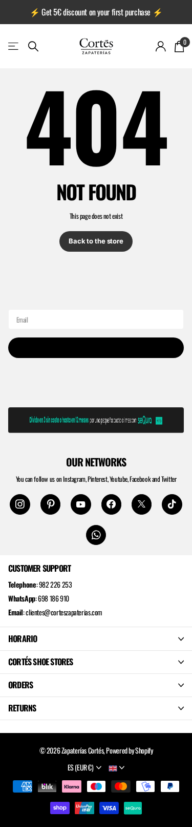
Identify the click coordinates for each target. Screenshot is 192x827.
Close (96, 638)
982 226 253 (55, 584)
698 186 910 (53, 598)
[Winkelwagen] (179, 46)
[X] (142, 504)
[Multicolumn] (96, 418)
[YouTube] (81, 504)
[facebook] (111, 504)
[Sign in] (161, 46)
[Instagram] (20, 504)
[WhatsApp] (96, 535)
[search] (33, 46)
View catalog (14, 46)
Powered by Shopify (129, 750)
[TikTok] (172, 504)
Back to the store (96, 241)
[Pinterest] (50, 504)
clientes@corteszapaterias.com (64, 612)
